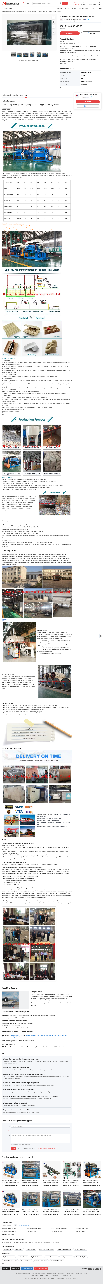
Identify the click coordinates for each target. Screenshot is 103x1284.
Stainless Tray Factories (51, 1257)
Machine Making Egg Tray (40, 1260)
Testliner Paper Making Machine (34, 1228)
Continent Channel (70, 1273)
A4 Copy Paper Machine (54, 1035)
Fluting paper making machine (9, 1231)
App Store (5, 1268)
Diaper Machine (18, 1249)
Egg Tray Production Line (81, 1249)
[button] (60, 3)
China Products (26, 1273)
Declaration (68, 1278)
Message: (8, 1135)
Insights (85, 1273)
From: (9, 1126)
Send (14, 1148)
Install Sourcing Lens (42, 1268)
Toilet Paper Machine (57, 1231)
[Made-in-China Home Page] (10, 3)
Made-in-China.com (44, 1275)
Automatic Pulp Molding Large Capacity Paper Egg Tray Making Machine (30, 1211)
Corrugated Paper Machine (14, 1037)
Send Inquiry (69, 33)
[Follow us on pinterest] (98, 1268)
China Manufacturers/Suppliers (38, 1273)
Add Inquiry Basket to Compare (29, 60)
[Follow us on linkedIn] (100, 1268)
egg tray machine (80, 1231)
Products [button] (27, 3)
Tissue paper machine (32, 1231)
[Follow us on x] (91, 1268)
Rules (100, 8)
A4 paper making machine (82, 1228)
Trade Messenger (27, 1268)
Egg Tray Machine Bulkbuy (57, 1260)
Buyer (66, 8)
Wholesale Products (51, 1273)
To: (9, 1130)
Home (3, 11)
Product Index (79, 1273)
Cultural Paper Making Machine (59, 1228)
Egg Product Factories (36, 1257)
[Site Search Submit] (65, 3)
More (3, 1263)
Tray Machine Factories (8, 1257)
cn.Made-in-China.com (67, 1275)
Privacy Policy (76, 1278)
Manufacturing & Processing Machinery (16, 11)
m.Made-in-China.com (55, 1275)
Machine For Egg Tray (81, 1257)
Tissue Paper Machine (42, 1035)
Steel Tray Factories (23, 1257)
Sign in (99, 4)
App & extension (83, 8)
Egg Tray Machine (42, 11)
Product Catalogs (24, 1225)
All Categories (7, 8)
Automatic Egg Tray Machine (46, 1249)
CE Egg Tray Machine (26, 1260)
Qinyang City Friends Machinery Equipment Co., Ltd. (72, 19)
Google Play (15, 1268)
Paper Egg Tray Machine (55, 11)
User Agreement (60, 1278)
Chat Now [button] (92, 33)
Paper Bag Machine (30, 1035)
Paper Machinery (32, 11)
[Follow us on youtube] (96, 1268)
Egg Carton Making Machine (64, 1249)
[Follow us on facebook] (89, 1268)
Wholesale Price (61, 1273)
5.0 (82, 97)
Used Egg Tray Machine (66, 1257)
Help (73, 8)
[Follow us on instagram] (93, 1268)
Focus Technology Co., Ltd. (40, 1278)
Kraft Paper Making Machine (9, 1228)
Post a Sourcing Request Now (46, 1148)
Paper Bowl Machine (31, 1249)
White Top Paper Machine (17, 1035)
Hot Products (19, 1273)
